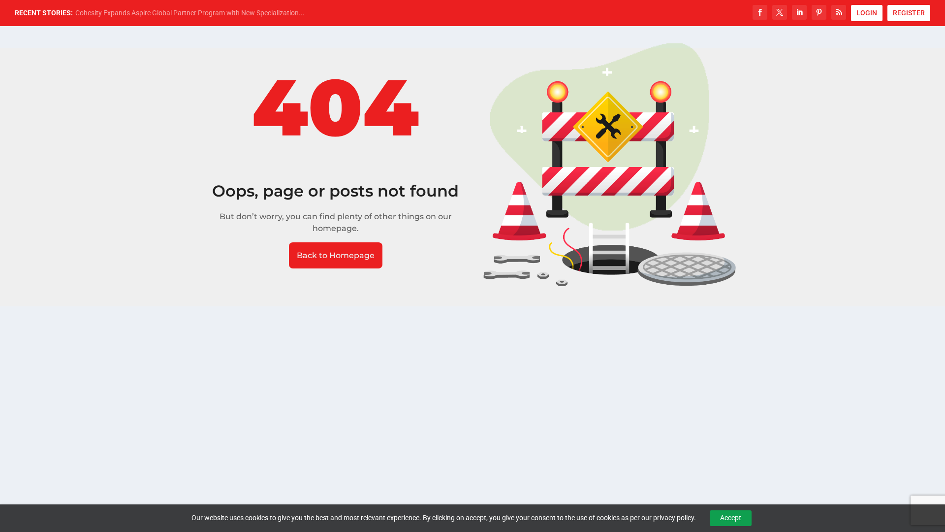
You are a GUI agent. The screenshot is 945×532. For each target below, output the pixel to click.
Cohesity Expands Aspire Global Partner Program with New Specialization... (190, 13)
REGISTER (909, 13)
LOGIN (866, 13)
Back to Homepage (336, 255)
